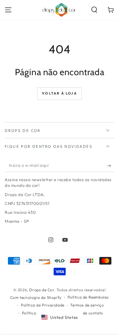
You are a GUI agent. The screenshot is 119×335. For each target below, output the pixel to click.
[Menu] (8, 9)
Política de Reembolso (88, 297)
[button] (94, 9)
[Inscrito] (110, 166)
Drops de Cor (41, 289)
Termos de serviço (87, 305)
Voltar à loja (59, 93)
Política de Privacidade (42, 305)
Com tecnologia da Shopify (36, 297)
